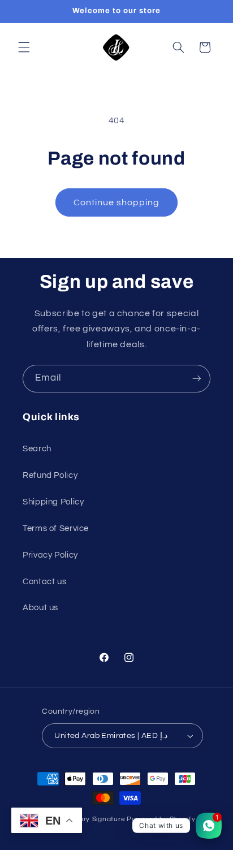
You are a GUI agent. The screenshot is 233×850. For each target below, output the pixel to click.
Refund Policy (50, 475)
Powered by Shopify (161, 819)
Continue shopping (117, 202)
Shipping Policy (53, 502)
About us (40, 607)
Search (37, 449)
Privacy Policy (50, 555)
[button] (24, 47)
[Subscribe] (197, 378)
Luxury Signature (96, 819)
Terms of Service (56, 528)
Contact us (44, 581)
